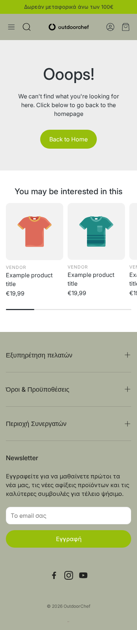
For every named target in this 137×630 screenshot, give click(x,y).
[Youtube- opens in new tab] (83, 575)
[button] (11, 27)
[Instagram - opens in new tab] (68, 575)
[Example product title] (34, 231)
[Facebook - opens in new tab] (54, 575)
